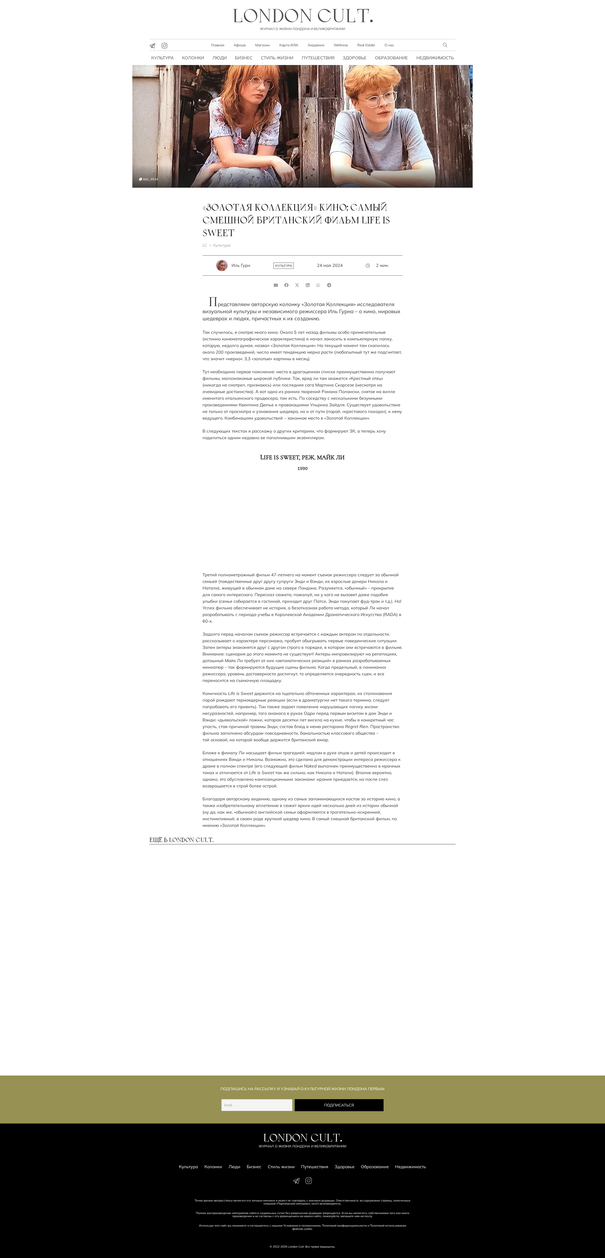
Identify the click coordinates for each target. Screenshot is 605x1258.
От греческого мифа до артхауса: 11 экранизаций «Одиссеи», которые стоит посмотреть (415, 904)
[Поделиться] (286, 285)
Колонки (193, 58)
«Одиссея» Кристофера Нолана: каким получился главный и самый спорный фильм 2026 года (416, 1042)
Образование (391, 58)
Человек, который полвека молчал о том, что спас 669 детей (261, 902)
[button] (445, 45)
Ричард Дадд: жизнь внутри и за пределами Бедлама (341, 899)
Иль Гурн (241, 265)
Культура (162, 58)
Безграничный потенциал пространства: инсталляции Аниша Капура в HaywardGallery (263, 975)
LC (205, 245)
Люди (219, 58)
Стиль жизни (277, 58)
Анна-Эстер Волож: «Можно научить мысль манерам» (416, 971)
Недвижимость (435, 58)
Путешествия (318, 58)
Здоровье (355, 58)
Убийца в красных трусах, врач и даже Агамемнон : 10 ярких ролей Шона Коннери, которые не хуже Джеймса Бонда (184, 906)
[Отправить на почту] (276, 285)
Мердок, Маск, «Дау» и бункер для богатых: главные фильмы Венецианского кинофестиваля (340, 1042)
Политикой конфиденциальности (344, 1225)
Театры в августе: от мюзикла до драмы (174, 1037)
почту (368, 1216)
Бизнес (243, 58)
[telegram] (152, 46)
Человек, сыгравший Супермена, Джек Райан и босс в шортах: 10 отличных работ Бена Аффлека (339, 975)
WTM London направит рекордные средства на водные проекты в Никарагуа (185, 973)
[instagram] (164, 46)
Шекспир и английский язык (263, 1035)
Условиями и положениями (301, 1225)
